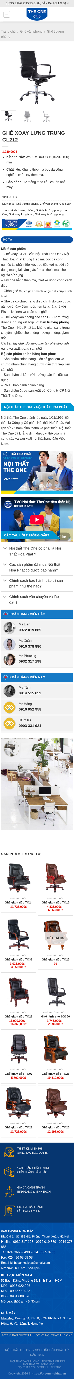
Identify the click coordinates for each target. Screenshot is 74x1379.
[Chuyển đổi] (5, 548)
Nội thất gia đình (54, 1361)
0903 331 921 (30, 726)
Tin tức (56, 1367)
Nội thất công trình (33, 1367)
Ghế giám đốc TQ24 (18, 902)
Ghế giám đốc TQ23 (18, 1016)
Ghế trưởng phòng (27, 203)
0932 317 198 (30, 661)
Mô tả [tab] (7, 239)
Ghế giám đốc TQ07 (18, 1073)
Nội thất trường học (39, 1364)
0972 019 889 (30, 630)
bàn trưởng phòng (54, 322)
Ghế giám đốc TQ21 (18, 1127)
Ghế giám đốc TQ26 (55, 1073)
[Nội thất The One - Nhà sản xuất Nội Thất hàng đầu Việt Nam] (37, 14)
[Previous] (7, 77)
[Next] (66, 77)
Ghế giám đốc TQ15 (55, 902)
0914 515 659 (30, 693)
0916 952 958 (30, 709)
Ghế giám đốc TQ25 (55, 959)
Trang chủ (8, 31)
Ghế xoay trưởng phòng (49, 214)
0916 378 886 (30, 646)
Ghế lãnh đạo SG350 (55, 1016)
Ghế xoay (65, 203)
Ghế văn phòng (31, 31)
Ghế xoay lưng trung (21, 214)
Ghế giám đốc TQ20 (55, 1127)
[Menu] (6, 14)
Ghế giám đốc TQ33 (18, 959)
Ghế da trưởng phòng (21, 210)
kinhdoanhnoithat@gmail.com (30, 1262)
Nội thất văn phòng (24, 1361)
